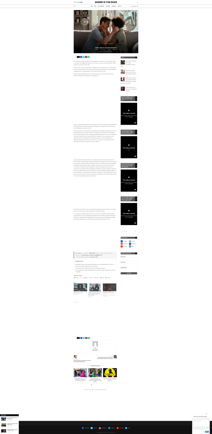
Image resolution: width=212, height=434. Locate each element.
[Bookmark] (86, 370)
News (95, 6)
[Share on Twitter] (83, 57)
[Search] (137, 2)
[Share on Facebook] (81, 57)
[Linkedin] (78, 2)
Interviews (108, 6)
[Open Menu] (75, 6)
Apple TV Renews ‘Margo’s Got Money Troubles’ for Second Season (86, 266)
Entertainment (101, 6)
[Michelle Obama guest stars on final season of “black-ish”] (80, 372)
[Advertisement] (95, 85)
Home (92, 6)
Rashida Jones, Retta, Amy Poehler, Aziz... (12, 424)
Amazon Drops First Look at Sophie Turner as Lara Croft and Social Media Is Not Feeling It (90, 268)
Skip (203, 431)
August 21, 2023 (94, 257)
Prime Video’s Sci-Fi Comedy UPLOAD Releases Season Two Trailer (80, 292)
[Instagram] (77, 2)
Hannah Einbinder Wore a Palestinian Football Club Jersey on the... (95, 380)
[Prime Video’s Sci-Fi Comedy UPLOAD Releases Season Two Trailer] (80, 287)
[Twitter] (75, 2)
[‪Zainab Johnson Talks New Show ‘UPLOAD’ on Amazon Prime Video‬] (109, 287)
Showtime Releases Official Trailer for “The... (12, 430)
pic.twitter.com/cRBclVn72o (95, 255)
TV (102, 43)
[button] (75, 376)
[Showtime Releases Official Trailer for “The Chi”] (3, 431)
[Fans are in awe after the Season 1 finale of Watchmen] (110, 372)
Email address (124, 267)
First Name (123, 256)
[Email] (81, 2)
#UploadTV (92, 253)
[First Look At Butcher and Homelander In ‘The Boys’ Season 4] (3, 419)
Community (114, 6)
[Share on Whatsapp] (89, 57)
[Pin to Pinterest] (86, 57)
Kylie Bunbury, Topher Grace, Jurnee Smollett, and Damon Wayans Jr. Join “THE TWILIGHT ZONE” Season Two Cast (95, 264)
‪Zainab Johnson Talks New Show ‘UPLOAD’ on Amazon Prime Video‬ (109, 292)
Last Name (123, 262)
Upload (83, 63)
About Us (119, 6)
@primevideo (85, 255)
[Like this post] (78, 57)
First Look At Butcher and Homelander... (12, 418)
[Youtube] (80, 2)
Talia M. (97, 49)
